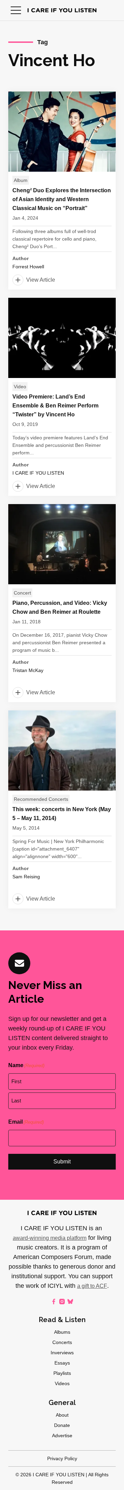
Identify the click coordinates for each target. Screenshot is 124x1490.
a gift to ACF (92, 1286)
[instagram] (62, 1301)
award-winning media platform (49, 1238)
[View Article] (62, 190)
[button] (15, 10)
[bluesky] (70, 1301)
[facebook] (53, 1301)
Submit (62, 1161)
